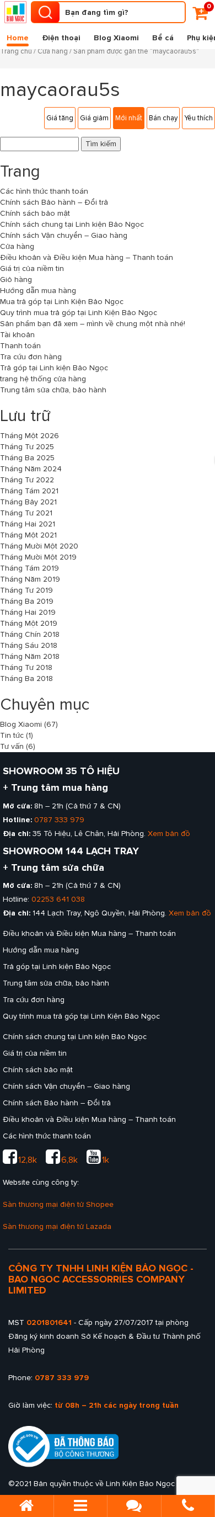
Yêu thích (198, 118)
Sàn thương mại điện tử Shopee (58, 1204)
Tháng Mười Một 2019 (38, 557)
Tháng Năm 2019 (30, 579)
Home (18, 37)
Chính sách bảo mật (35, 213)
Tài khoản (17, 334)
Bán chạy (163, 118)
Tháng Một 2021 (28, 535)
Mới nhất (128, 118)
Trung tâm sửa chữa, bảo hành (53, 390)
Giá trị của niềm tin (32, 268)
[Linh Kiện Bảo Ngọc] (15, 12)
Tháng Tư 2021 (26, 513)
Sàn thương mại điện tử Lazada (57, 1226)
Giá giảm (94, 118)
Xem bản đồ (169, 833)
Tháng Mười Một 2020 (39, 546)
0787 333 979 (59, 819)
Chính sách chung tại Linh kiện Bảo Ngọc (72, 224)
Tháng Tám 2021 (29, 491)
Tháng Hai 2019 (28, 612)
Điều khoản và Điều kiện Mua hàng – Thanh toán (86, 257)
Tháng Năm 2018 (30, 656)
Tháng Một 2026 (29, 435)
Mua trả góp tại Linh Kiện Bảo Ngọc (61, 301)
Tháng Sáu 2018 (28, 645)
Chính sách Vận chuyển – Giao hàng (63, 235)
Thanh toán (20, 345)
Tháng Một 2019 (28, 623)
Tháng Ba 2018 (26, 678)
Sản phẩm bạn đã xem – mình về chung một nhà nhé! (92, 323)
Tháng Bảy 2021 (28, 502)
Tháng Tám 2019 (29, 568)
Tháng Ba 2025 (27, 457)
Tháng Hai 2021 (27, 524)
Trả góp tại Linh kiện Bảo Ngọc (54, 367)
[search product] (45, 12)
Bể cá (163, 37)
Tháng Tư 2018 (26, 667)
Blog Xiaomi (116, 37)
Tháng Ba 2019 (26, 601)
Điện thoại (61, 37)
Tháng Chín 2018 (30, 634)
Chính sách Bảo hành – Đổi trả (54, 202)
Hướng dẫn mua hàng (38, 290)
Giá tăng (59, 118)
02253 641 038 (58, 899)
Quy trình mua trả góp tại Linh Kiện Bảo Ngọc (78, 312)
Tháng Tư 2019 (26, 590)
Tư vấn (12, 746)
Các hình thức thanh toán (44, 191)
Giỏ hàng (16, 279)
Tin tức (12, 735)
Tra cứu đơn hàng (31, 356)
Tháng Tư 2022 (27, 480)
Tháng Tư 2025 (27, 446)
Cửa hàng (52, 51)
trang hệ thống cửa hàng (43, 379)
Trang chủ (16, 51)
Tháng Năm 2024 (31, 468)
